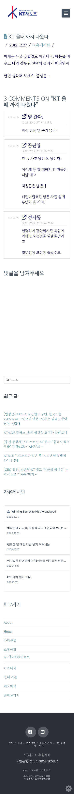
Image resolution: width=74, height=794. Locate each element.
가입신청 (10, 641)
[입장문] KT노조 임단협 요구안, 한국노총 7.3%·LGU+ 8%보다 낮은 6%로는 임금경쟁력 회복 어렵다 (35, 419)
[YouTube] (43, 732)
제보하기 (10, 686)
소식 (11, 742)
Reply (12, 117)
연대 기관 (10, 677)
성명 (19, 742)
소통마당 (10, 650)
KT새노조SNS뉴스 (17, 657)
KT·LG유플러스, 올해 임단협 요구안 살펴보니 (35, 433)
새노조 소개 (45, 742)
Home (8, 632)
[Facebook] (30, 732)
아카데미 (10, 668)
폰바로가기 (12, 695)
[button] (66, 13)
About (8, 623)
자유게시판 (41, 45)
